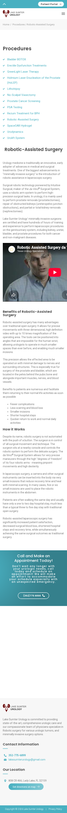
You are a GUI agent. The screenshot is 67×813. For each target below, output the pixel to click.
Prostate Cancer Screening (23, 101)
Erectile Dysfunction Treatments (27, 65)
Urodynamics (15, 131)
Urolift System (16, 138)
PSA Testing (14, 107)
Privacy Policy (55, 809)
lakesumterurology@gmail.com (27, 759)
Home (6, 24)
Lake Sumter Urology (34, 809)
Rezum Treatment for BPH (23, 113)
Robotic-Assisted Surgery (23, 119)
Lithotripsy (13, 88)
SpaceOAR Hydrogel (19, 125)
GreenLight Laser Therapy (23, 71)
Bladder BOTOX (16, 59)
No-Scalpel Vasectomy (21, 95)
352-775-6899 (17, 755)
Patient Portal (49, 4)
